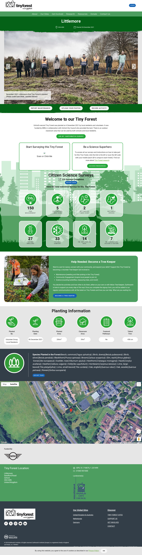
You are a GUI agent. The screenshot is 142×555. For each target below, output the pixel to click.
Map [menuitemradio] (5, 384)
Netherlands (77, 519)
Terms (139, 442)
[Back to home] (19, 5)
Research (70, 14)
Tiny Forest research (101, 160)
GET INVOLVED (113, 522)
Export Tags (39, 375)
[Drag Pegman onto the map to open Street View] (139, 439)
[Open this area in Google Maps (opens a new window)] (4, 442)
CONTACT (111, 526)
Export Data (71, 182)
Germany (76, 522)
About (34, 14)
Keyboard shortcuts (115, 442)
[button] (8, 66)
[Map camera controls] (139, 431)
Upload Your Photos (71, 108)
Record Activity (99, 108)
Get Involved (57, 14)
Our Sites (44, 14)
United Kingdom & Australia (83, 515)
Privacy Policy (94, 551)
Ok (104, 551)
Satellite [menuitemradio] (13, 384)
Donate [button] (94, 14)
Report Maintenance (40, 108)
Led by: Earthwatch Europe (71, 136)
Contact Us (105, 14)
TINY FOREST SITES (115, 515)
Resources (82, 14)
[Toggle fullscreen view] (139, 384)
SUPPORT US (112, 519)
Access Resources (97, 166)
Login (132, 5)
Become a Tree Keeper (65, 295)
